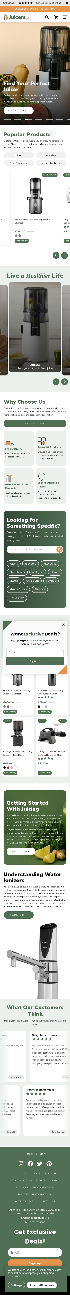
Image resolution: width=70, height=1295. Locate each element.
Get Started (18, 110)
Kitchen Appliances (51, 163)
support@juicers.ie (38, 1217)
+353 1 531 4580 (37, 1222)
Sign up (35, 1263)
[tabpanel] (35, 73)
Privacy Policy (46, 1173)
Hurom (55, 572)
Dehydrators (17, 598)
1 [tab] (7, 119)
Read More (21, 851)
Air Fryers (37, 572)
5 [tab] (49, 119)
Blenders (51, 155)
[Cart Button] (55, 17)
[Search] (46, 17)
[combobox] (31, 549)
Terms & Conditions (28, 1180)
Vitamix (14, 580)
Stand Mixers (17, 572)
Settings (16, 1285)
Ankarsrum (32, 580)
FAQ (55, 1180)
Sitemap (49, 1201)
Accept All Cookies (42, 1285)
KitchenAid (49, 563)
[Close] (67, 3)
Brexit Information (35, 1194)
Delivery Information (35, 1187)
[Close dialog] (63, 624)
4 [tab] (38, 119)
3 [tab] (28, 119)
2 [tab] (17, 119)
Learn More (35, 423)
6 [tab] (59, 119)
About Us (19, 1173)
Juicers (19, 155)
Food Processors (19, 163)
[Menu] (64, 17)
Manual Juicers (18, 589)
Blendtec (30, 563)
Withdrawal (25, 1201)
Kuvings (51, 580)
